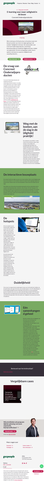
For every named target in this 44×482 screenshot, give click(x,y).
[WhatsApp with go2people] (41, 466)
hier (32, 351)
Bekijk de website (28, 59)
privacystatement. (18, 480)
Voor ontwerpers (27, 447)
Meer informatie (13, 59)
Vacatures (8, 445)
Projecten (19, 3)
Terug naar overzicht (23, 9)
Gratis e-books (26, 445)
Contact (36, 3)
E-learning (22, 37)
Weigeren (36, 473)
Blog (32, 3)
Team (29, 3)
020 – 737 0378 (7, 464)
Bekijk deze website (8, 371)
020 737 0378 (12, 434)
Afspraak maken (9, 431)
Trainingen (8, 447)
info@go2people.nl (7, 468)
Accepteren (37, 471)
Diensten (25, 3)
